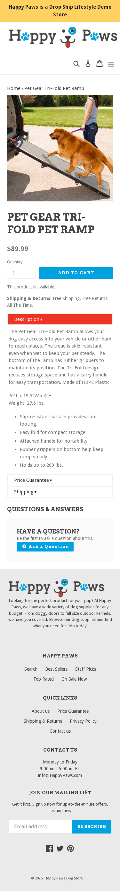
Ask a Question (48, 546)
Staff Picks (85, 669)
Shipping (25, 492)
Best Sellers (56, 669)
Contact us (60, 731)
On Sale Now (74, 679)
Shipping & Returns (43, 721)
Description (28, 319)
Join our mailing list (60, 792)
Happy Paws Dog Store (63, 878)
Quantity (14, 262)
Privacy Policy (83, 721)
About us (41, 711)
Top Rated (43, 679)
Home (13, 88)
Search (30, 669)
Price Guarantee (33, 480)
